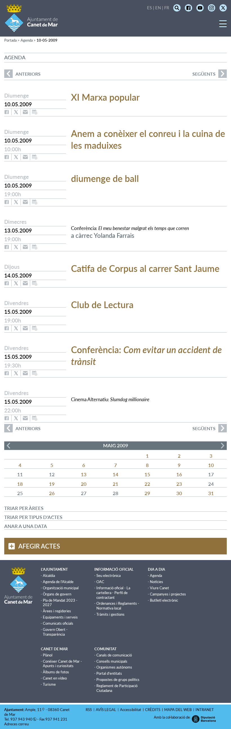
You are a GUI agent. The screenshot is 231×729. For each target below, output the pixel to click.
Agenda (156, 575)
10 (211, 465)
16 (179, 474)
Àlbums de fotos (56, 672)
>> (222, 445)
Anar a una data (25, 526)
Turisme (49, 684)
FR (166, 7)
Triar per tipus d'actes (33, 517)
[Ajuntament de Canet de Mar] (31, 28)
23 (179, 484)
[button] (223, 26)
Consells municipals (111, 661)
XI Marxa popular (105, 97)
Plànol (47, 655)
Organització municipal (61, 588)
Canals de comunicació (114, 655)
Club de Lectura (102, 304)
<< (8, 445)
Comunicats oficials (58, 623)
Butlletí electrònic (164, 600)
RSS (89, 709)
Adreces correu (17, 724)
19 (52, 484)
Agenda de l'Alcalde (58, 581)
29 (147, 493)
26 (52, 493)
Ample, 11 (33, 709)
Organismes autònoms (114, 667)
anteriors (22, 73)
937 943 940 (21, 719)
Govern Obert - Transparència (55, 632)
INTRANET (205, 709)
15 (147, 474)
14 (115, 474)
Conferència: (146, 355)
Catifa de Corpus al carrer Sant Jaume (145, 268)
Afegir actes (39, 546)
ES (149, 7)
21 (115, 484)
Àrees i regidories (57, 611)
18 (20, 484)
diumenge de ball (105, 178)
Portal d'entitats (109, 673)
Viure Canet (159, 588)
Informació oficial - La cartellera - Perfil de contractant (113, 593)
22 (147, 484)
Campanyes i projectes (168, 594)
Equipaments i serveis (60, 617)
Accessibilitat (130, 709)
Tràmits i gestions (110, 614)
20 (83, 484)
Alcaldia (49, 575)
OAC (100, 581)
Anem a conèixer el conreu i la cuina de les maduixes (148, 139)
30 (179, 493)
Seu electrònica (108, 575)
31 (211, 493)
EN (158, 7)
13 (83, 474)
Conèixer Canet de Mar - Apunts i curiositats (62, 663)
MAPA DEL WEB (178, 709)
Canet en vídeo (55, 678)
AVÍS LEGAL (106, 709)
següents (204, 73)
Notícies (156, 581)
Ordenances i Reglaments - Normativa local (117, 605)
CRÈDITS (152, 709)
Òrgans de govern (57, 594)
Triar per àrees (23, 508)
